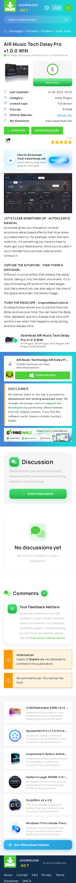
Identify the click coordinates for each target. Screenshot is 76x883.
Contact (22, 875)
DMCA (27, 881)
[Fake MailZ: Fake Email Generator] (38, 435)
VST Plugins (27, 343)
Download (18, 130)
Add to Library (52, 82)
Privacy (47, 875)
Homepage (16, 31)
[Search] (66, 19)
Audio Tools (63, 31)
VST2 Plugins (42, 343)
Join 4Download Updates (31, 844)
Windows (47, 31)
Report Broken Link (47, 130)
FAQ (35, 875)
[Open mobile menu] (68, 8)
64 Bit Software (38, 346)
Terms (60, 875)
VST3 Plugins (57, 343)
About (8, 875)
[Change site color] (47, 8)
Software (32, 31)
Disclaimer (11, 881)
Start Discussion (40, 494)
